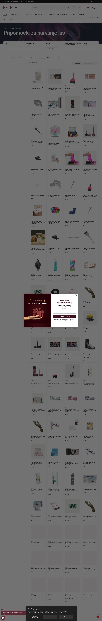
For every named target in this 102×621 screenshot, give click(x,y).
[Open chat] (3, 618)
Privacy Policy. (58, 612)
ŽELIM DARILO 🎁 (64, 316)
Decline (66, 617)
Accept (50, 617)
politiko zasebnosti (67, 320)
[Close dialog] (76, 295)
